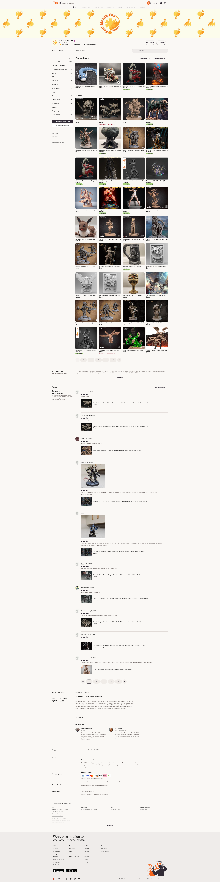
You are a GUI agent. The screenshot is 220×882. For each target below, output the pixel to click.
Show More (110, 825)
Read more (120, 377)
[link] (77, 360)
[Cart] (165, 3)
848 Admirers (55, 136)
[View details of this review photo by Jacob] (93, 476)
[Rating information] (60, 45)
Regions (165, 878)
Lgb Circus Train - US (57, 811)
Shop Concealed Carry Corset (89, 809)
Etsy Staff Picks (86, 7)
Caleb (82, 438)
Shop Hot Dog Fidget (57, 813)
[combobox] (103, 3)
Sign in (155, 3)
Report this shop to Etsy (58, 142)
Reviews (62, 51)
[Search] (148, 3)
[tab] (62, 58)
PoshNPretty (143, 809)
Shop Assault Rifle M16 (58, 822)
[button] (150, 43)
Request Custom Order (63, 121)
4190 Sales (55, 133)
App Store (58, 870)
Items (53, 51)
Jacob (82, 462)
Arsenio (83, 587)
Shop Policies (80, 51)
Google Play (71, 870)
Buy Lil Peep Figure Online (59, 818)
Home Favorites (98, 7)
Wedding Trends (131, 7)
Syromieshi (84, 611)
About (70, 51)
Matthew (83, 634)
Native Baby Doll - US (57, 816)
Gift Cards (142, 7)
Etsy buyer (84, 415)
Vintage (120, 7)
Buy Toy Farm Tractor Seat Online (61, 820)
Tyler (82, 391)
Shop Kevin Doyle (115, 809)
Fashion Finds (110, 7)
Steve (82, 564)
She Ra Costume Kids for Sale (60, 809)
